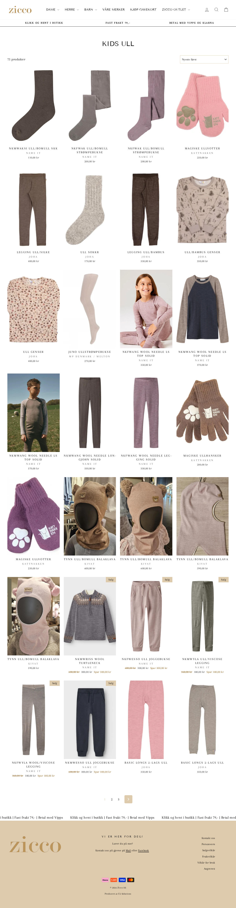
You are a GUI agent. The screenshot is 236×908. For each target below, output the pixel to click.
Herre (70, 9)
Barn (89, 9)
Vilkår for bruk (206, 862)
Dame (51, 9)
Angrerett (209, 868)
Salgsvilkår (208, 850)
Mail (128, 850)
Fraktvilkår (208, 856)
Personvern (208, 844)
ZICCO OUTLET (174, 9)
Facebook (143, 850)
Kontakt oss (208, 838)
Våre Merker (114, 9)
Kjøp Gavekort (143, 9)
